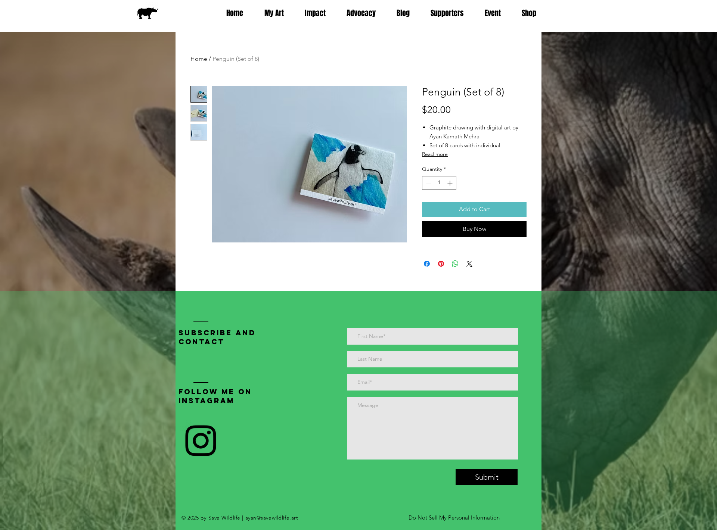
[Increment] (450, 182)
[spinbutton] (439, 182)
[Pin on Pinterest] (441, 263)
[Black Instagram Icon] (200, 440)
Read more (435, 154)
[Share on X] (469, 263)
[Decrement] (427, 182)
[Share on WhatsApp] (455, 263)
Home (198, 58)
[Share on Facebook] (426, 263)
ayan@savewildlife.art (271, 517)
